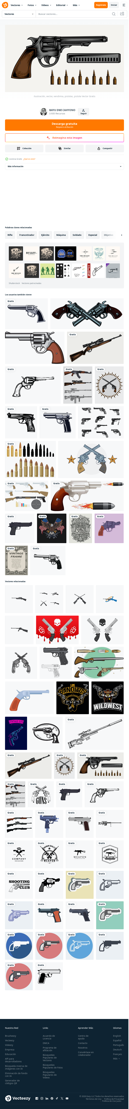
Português (116, 1043)
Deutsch (115, 1048)
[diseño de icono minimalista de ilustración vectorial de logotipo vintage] (19, 853)
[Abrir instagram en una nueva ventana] (42, 1097)
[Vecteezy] (5, 5)
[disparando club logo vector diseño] (19, 884)
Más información (15, 165)
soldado (77, 233)
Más (75, 5)
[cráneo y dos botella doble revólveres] (102, 628)
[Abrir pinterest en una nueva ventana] (52, 1097)
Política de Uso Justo (109, 1099)
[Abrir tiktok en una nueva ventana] (57, 1097)
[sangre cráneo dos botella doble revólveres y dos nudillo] (57, 628)
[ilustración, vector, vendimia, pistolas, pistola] (100, 764)
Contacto (81, 1041)
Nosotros (81, 1046)
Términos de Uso (91, 1097)
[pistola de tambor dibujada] (26, 312)
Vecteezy (9, 1038)
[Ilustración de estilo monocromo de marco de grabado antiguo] (16, 559)
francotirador (26, 233)
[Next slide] (117, 234)
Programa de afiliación (49, 1047)
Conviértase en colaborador (84, 1052)
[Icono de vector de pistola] (21, 421)
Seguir (84, 113)
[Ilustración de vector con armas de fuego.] (87, 312)
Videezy (9, 1043)
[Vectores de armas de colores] (26, 494)
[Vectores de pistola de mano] (101, 421)
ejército (45, 233)
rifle (10, 233)
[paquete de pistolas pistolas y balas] (99, 661)
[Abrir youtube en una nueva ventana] (67, 1097)
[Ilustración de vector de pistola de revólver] (47, 559)
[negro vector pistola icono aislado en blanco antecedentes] (49, 975)
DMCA (45, 1041)
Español (115, 1038)
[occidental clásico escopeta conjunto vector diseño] (19, 823)
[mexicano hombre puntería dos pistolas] (72, 696)
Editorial (60, 5)
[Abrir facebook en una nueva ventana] (37, 1097)
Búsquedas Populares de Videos (49, 1076)
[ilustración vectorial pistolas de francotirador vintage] (95, 346)
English (115, 1034)
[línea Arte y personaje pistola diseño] (56, 661)
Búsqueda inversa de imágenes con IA (15, 1066)
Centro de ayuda (82, 1036)
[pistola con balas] (87, 494)
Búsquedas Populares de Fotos (49, 1066)
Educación (10, 1052)
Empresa (9, 1048)
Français (115, 1052)
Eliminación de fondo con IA (13, 1073)
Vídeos (45, 5)
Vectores (15, 5)
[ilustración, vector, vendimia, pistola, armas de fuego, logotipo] (109, 383)
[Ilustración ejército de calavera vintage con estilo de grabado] (80, 527)
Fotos (31, 5)
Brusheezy (10, 1034)
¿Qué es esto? (29, 159)
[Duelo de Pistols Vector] (91, 458)
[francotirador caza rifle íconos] (19, 598)
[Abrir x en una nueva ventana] (62, 1097)
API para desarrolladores (13, 1058)
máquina (61, 233)
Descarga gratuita (64, 125)
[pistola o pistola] (34, 346)
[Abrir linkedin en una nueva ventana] (47, 1097)
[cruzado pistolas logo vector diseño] (41, 793)
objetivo (108, 233)
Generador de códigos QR (12, 1080)
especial (92, 233)
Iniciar (114, 5)
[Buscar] (114, 14)
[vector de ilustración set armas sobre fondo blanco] (77, 383)
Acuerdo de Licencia (48, 1036)
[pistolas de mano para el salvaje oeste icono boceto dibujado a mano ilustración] (33, 383)
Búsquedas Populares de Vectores (49, 1056)
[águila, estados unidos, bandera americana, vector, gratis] (51, 527)
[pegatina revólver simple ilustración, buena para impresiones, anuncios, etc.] (80, 884)
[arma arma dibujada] (58, 421)
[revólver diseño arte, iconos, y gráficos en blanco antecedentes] (46, 732)
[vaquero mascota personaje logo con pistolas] (107, 696)
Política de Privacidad (112, 1097)
